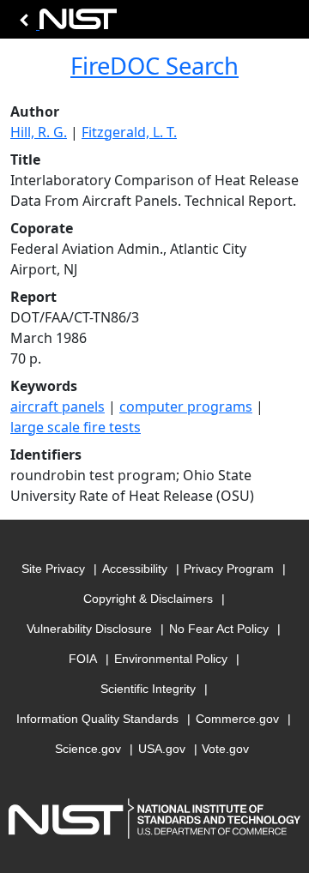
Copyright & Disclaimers (148, 598)
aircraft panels (57, 406)
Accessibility (134, 568)
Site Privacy (53, 568)
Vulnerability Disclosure (89, 628)
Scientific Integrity (148, 688)
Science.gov (88, 749)
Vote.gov (225, 749)
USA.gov (161, 749)
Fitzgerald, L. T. (129, 132)
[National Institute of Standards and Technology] (65, 24)
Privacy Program (229, 568)
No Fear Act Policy (219, 628)
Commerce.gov (237, 718)
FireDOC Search (154, 65)
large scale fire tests (75, 427)
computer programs (185, 406)
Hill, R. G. (38, 132)
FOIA (83, 658)
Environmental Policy (170, 658)
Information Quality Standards (97, 718)
